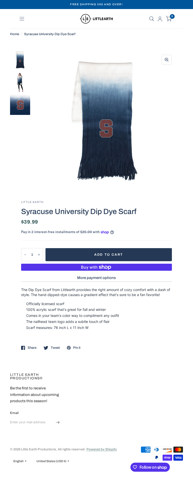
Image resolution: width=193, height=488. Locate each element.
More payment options (96, 278)
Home (14, 34)
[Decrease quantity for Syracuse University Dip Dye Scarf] (25, 254)
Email (14, 413)
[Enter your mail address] (58, 422)
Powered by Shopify (101, 449)
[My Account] (160, 19)
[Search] (152, 19)
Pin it (76, 348)
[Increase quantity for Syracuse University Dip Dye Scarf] (39, 254)
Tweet (55, 348)
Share (32, 348)
